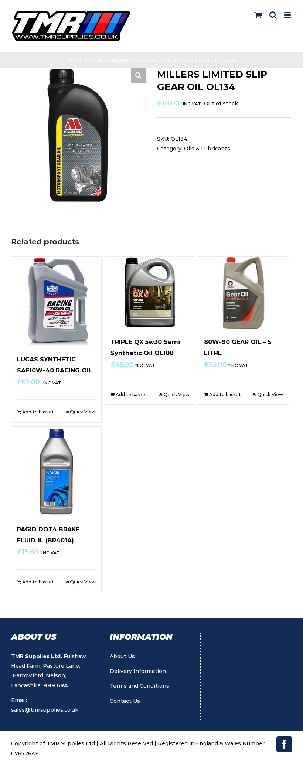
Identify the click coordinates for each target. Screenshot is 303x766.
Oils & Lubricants (207, 148)
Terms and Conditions (139, 685)
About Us (122, 656)
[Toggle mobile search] (273, 15)
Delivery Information (138, 671)
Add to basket (38, 412)
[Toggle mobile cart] (258, 15)
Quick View (83, 412)
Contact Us (125, 701)
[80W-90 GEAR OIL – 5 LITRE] (243, 293)
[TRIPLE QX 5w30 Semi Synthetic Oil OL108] (150, 293)
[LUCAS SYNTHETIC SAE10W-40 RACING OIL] (56, 302)
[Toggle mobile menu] (288, 15)
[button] (138, 75)
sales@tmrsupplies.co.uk (44, 710)
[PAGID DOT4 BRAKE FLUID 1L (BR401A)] (56, 472)
